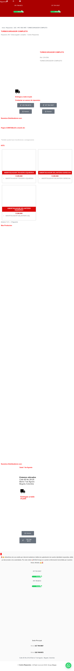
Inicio (3, 28)
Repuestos (9, 28)
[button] (68, 665)
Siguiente (15, 222)
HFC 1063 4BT (21, 28)
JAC (15, 28)
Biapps (54, 665)
